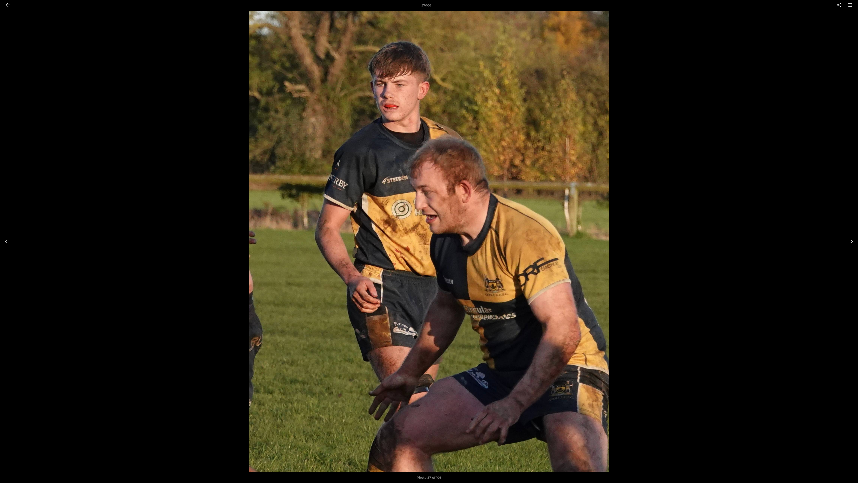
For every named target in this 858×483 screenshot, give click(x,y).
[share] (839, 5)
